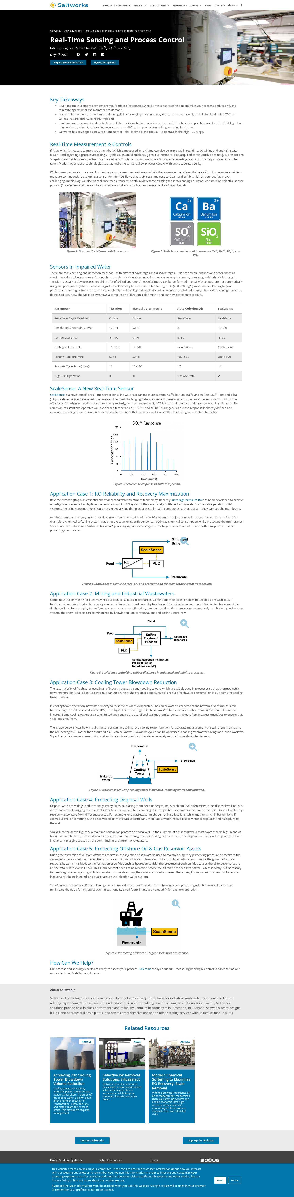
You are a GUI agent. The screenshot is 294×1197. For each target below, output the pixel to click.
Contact (220, 5)
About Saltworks (111, 1160)
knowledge (69, 30)
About (194, 5)
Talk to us (145, 969)
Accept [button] (220, 1180)
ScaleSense (57, 395)
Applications (158, 5)
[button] (78, 54)
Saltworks (55, 30)
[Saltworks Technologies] (74, 5)
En (233, 5)
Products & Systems (115, 5)
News (208, 5)
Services (139, 5)
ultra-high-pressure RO (187, 500)
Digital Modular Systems (66, 1160)
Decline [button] (234, 1180)
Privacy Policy (60, 1180)
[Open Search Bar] (241, 5)
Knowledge (180, 5)
